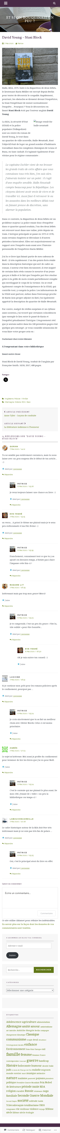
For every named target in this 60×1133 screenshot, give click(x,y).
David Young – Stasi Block (22, 37)
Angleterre (9, 399)
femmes (35, 1055)
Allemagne (9, 402)
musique (31, 1073)
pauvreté (31, 1078)
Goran (14, 446)
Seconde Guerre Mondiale (35, 1095)
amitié (26, 1026)
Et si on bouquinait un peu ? (30, 19)
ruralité (20, 1091)
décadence (42, 1040)
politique (11, 1082)
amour (35, 1026)
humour (36, 1065)
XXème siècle (19, 1112)
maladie (36, 1069)
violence (34, 1108)
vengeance (10, 1109)
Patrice (20, 43)
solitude (33, 1101)
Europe (38, 1049)
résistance (38, 1091)
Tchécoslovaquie (15, 1105)
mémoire (41, 1073)
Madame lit (17, 585)
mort (24, 1073)
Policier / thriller (21, 399)
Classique (32, 1034)
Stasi (28, 402)
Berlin (37, 1030)
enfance (30, 1044)
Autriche (12, 1030)
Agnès (13, 748)
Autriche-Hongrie (25, 1030)
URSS (42, 1105)
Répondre (8, 475)
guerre (32, 1060)
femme (26, 1054)
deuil (35, 1039)
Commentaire (46, 913)
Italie (51, 1066)
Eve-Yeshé (16, 514)
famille (13, 1054)
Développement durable (15, 1045)
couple (29, 1040)
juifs (8, 1069)
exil (43, 1049)
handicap (44, 1060)
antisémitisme (46, 1026)
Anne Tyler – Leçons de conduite (20, 414)
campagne (44, 1030)
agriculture (29, 1021)
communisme (16, 1039)
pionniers (49, 1078)
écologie (30, 1112)
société (23, 1100)
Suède (40, 1101)
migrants (46, 1069)
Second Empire (11, 1101)
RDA (24, 402)
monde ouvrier (13, 1073)
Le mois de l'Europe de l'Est (22, 1070)
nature (11, 1078)
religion (11, 1091)
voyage (42, 1109)
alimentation (43, 1022)
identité (45, 1066)
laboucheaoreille (22, 819)
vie (17, 1108)
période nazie (30, 1086)
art (7, 1030)
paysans (40, 1078)
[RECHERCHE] (54, 3)
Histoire (18, 402)
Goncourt (22, 1061)
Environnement (15, 1049)
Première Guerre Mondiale (28, 1082)
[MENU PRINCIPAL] (6, 3)
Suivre (12, 955)
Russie (29, 1091)
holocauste (24, 1065)
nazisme (22, 1078)
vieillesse (24, 1109)
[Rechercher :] (23, 970)
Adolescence (13, 1021)
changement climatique (15, 1035)
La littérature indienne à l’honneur (21, 425)
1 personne (17, 469)
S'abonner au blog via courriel (24, 938)
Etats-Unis (30, 1049)
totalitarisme (31, 1105)
